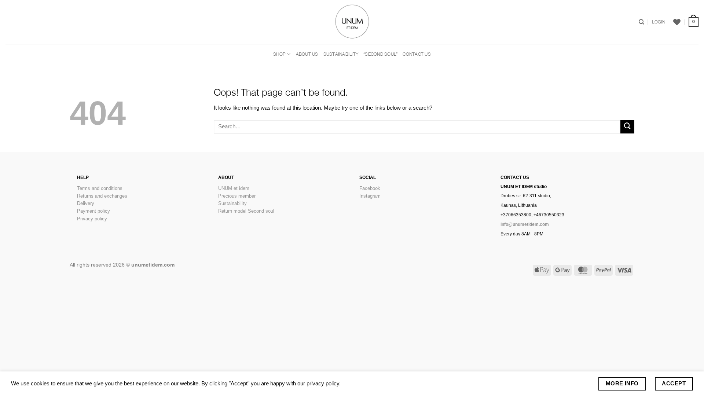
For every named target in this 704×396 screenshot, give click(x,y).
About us (307, 54)
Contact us (416, 54)
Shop (279, 54)
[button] (658, 22)
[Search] (641, 22)
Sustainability (340, 54)
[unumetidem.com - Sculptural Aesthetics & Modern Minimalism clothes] (352, 22)
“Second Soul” (380, 54)
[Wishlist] (677, 22)
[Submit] (627, 127)
